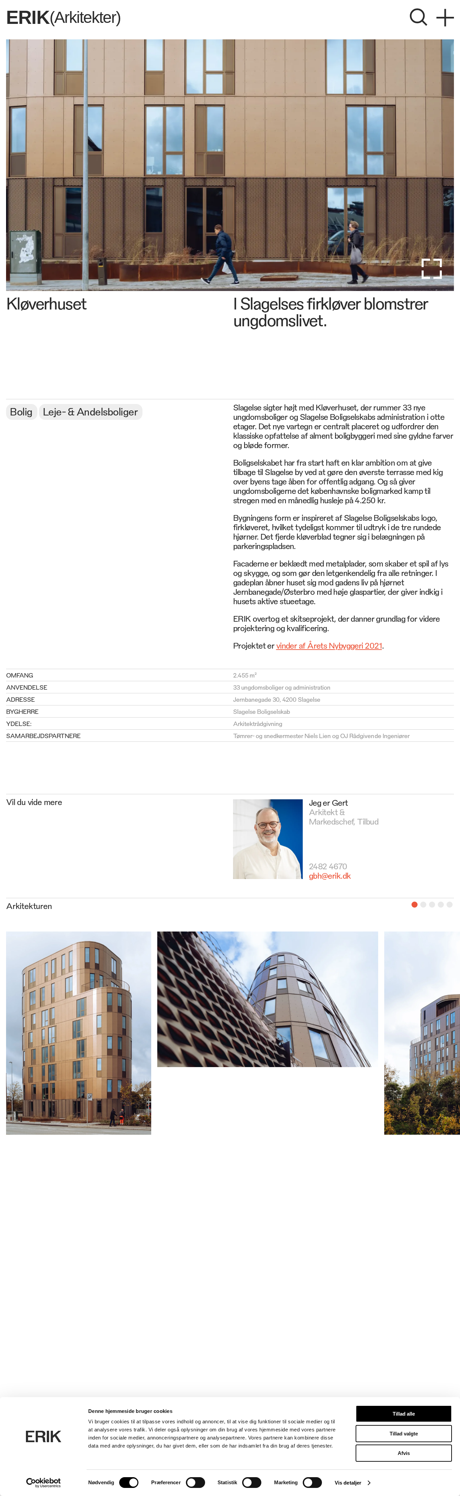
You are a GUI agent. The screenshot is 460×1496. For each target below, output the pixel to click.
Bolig (21, 411)
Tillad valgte (404, 1433)
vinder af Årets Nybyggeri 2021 (329, 645)
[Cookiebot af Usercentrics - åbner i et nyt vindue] (43, 1483)
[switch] (195, 1482)
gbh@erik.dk (330, 875)
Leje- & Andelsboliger (90, 411)
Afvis (404, 1453)
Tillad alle (404, 1414)
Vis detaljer (348, 1483)
